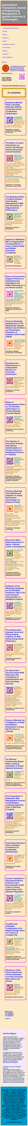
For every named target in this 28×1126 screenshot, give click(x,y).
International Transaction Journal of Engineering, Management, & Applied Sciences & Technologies (14, 12)
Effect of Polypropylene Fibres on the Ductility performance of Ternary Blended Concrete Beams (15, 407)
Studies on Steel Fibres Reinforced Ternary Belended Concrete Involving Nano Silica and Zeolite (14, 975)
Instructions (5, 54)
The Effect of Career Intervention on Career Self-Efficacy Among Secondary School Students (15, 147)
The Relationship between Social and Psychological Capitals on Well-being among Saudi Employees (14, 635)
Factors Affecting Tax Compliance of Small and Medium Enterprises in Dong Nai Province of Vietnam (15, 725)
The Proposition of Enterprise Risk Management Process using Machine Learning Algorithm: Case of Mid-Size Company (15, 802)
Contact (4, 41)
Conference (5, 38)
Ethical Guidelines (7, 57)
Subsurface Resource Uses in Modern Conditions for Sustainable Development (15, 847)
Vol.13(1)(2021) (9, 1015)
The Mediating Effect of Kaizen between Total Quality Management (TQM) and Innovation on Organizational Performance (15, 203)
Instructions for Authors (10, 1062)
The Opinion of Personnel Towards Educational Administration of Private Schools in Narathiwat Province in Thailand (15, 448)
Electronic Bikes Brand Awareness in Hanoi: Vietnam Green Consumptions (15, 543)
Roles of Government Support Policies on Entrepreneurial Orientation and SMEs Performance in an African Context (15, 282)
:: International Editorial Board (10, 28)
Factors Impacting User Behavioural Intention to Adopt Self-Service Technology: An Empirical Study (14, 496)
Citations (4, 34)
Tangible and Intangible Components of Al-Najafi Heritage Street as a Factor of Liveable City (15, 929)
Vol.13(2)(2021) (9, 1014)
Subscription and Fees (8, 44)
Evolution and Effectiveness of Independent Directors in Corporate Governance (13, 368)
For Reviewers (6, 47)
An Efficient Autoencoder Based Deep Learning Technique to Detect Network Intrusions (15, 763)
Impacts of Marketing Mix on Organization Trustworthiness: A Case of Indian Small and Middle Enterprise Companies (15, 246)
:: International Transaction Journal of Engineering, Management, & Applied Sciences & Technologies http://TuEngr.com (14, 70)
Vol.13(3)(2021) (9, 1013)
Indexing (4, 50)
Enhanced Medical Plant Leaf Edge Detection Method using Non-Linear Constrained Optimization (14, 108)
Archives (4, 31)
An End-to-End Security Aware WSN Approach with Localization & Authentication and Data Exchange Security (15, 677)
